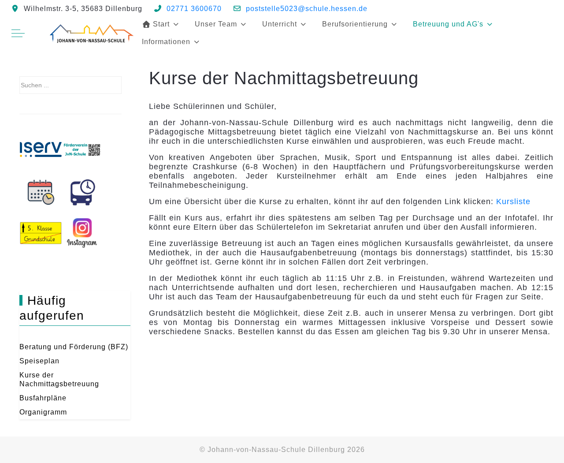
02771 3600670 (194, 8)
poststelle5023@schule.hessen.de (306, 8)
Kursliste (513, 201)
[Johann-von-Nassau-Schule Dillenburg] (91, 33)
